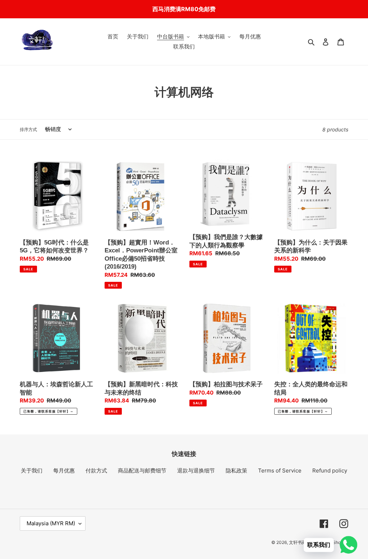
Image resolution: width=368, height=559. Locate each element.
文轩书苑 (297, 542)
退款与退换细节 (196, 470)
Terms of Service (280, 470)
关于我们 (31, 470)
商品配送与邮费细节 (142, 470)
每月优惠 (64, 470)
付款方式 (96, 470)
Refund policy (329, 470)
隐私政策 (236, 470)
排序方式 (28, 129)
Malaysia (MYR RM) (51, 523)
